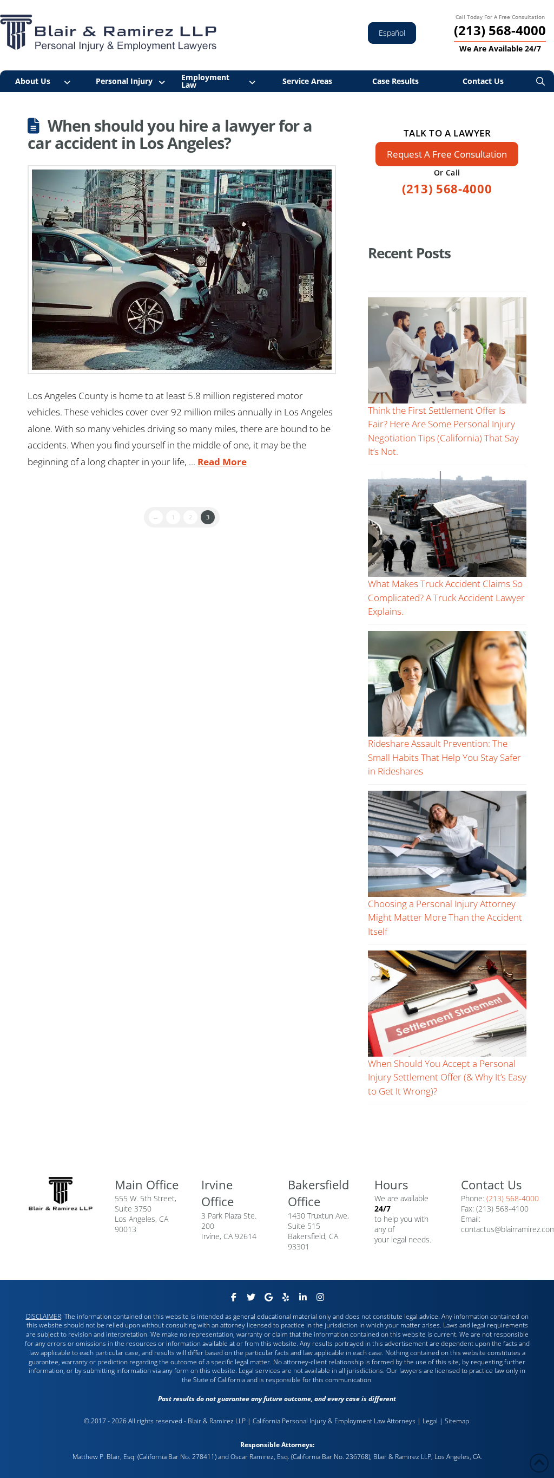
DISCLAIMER (43, 1316)
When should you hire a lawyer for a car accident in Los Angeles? (170, 134)
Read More (222, 461)
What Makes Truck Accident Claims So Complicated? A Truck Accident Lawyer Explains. (446, 597)
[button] (540, 81)
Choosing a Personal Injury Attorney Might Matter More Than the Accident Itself (445, 917)
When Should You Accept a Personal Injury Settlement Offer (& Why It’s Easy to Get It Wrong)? (447, 1077)
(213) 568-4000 (447, 188)
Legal (430, 1420)
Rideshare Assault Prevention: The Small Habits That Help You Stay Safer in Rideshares (444, 757)
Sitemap (458, 1420)
